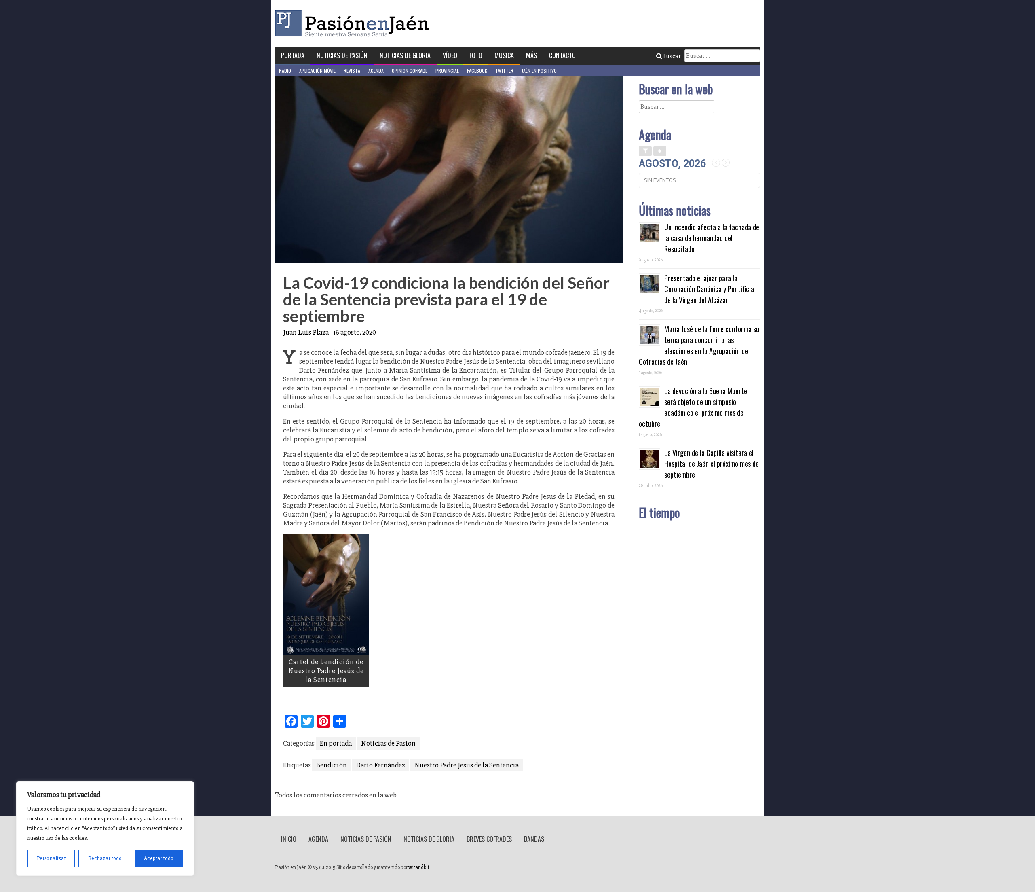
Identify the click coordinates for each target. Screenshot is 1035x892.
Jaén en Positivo (539, 70)
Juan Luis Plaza (306, 332)
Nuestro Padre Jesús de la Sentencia (466, 765)
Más (531, 55)
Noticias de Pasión (342, 55)
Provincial (447, 70)
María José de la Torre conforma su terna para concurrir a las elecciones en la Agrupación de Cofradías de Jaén (699, 345)
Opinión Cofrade (409, 70)
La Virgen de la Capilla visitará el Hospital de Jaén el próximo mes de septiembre (711, 463)
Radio (285, 70)
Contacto (562, 55)
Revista (352, 70)
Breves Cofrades (489, 839)
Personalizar (51, 858)
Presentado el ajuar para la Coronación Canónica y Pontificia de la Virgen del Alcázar (709, 289)
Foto (475, 55)
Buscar (671, 56)
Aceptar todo (158, 858)
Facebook (477, 70)
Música (504, 55)
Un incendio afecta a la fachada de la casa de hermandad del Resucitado (711, 238)
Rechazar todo (105, 858)
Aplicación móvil (317, 70)
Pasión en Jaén (354, 23)
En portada (336, 743)
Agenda (376, 70)
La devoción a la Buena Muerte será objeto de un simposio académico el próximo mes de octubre (693, 407)
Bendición (331, 765)
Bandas (534, 839)
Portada (292, 55)
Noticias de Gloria (405, 55)
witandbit (418, 867)
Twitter (504, 70)
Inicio (288, 839)
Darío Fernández (380, 765)
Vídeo (450, 55)
